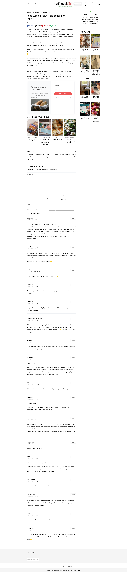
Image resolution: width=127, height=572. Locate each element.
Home (28, 12)
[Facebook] (85, 2)
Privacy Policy (76, 570)
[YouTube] (85, 5)
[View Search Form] (98, 4)
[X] (89, 2)
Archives (29, 557)
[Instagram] (92, 2)
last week (31, 43)
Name (29, 199)
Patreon (42, 4)
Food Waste (34, 12)
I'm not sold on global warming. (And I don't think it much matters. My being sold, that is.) (38, 155)
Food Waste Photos (44, 12)
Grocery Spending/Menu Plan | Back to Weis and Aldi (65, 154)
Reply (73, 218)
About (57, 566)
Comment (30, 174)
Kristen (29, 22)
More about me (89, 27)
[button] (40, 105)
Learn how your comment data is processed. (61, 210)
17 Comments (44, 22)
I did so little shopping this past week (44, 58)
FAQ (36, 4)
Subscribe (77, 4)
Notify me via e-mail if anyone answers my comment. (67, 197)
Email (46, 199)
